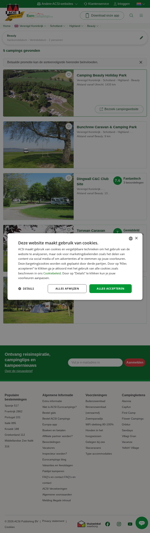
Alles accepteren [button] (110, 288)
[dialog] (74, 266)
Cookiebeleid (52, 273)
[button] (26, 288)
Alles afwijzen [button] (67, 288)
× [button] (136, 238)
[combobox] (131, 238)
